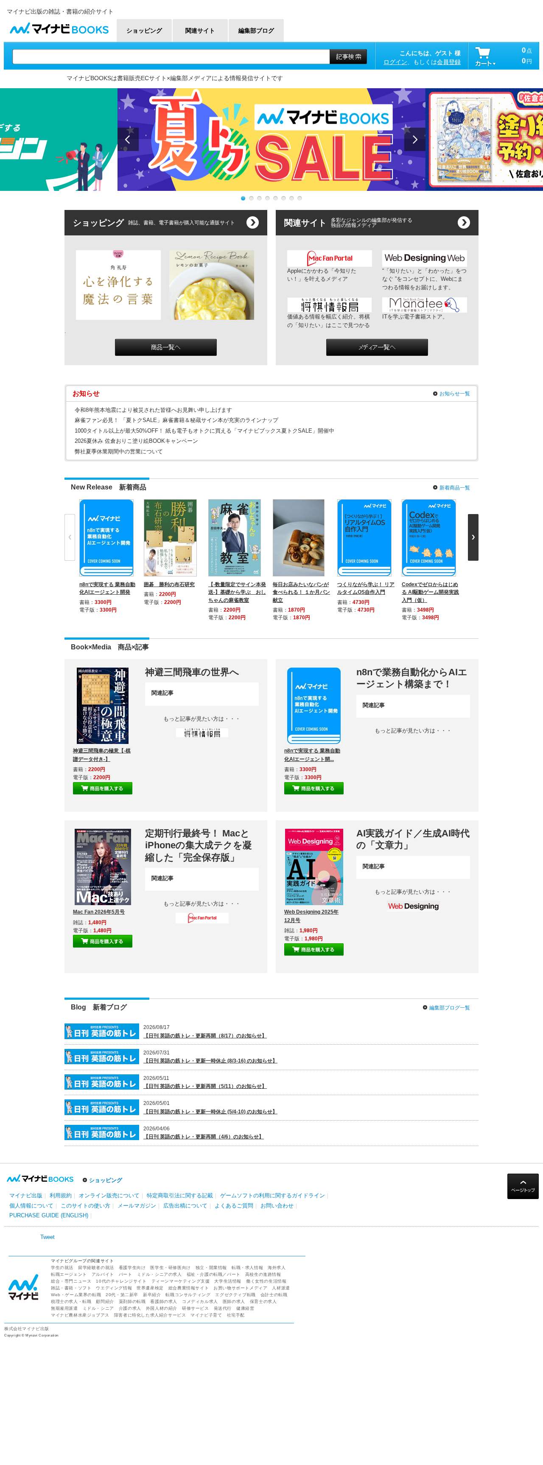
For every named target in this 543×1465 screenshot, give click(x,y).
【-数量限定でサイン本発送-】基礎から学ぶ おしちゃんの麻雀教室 (237, 592)
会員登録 (449, 62)
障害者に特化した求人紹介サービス (150, 1315)
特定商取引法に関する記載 (180, 1195)
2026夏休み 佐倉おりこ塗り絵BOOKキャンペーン (136, 441)
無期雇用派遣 (64, 1308)
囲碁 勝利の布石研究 (169, 584)
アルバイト (103, 1274)
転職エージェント (69, 1274)
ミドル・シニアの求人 (159, 1274)
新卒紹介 (152, 1294)
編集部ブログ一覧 (449, 1008)
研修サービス (195, 1308)
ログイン (395, 62)
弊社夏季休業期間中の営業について (119, 451)
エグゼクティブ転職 (235, 1294)
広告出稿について (185, 1205)
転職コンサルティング (187, 1294)
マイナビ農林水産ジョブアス (80, 1315)
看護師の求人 (163, 1301)
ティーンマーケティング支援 (180, 1281)
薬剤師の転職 (132, 1301)
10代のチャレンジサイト (121, 1281)
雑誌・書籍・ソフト (71, 1288)
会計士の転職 (274, 1294)
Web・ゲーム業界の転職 (76, 1294)
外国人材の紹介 (161, 1308)
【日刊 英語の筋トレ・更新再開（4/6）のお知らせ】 (203, 1137)
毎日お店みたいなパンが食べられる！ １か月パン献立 (301, 592)
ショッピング (105, 1180)
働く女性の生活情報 (266, 1281)
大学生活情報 (227, 1281)
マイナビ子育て (206, 1315)
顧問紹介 (105, 1301)
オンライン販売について (109, 1195)
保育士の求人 (263, 1301)
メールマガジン (137, 1205)
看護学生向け (132, 1267)
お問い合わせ (277, 1205)
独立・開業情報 (211, 1267)
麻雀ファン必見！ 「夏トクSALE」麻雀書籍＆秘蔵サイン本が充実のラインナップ (176, 420)
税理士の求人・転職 (71, 1301)
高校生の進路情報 (263, 1274)
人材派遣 (281, 1288)
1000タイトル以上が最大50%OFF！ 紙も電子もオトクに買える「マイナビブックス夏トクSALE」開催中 (204, 431)
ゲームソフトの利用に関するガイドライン (272, 1195)
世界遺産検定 (150, 1288)
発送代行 (223, 1308)
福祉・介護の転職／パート (214, 1274)
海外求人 (276, 1267)
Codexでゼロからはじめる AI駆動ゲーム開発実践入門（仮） (430, 592)
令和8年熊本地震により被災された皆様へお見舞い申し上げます (153, 410)
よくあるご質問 (234, 1205)
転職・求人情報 (247, 1267)
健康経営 (245, 1308)
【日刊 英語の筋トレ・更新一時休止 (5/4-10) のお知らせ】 (210, 1112)
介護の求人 (130, 1308)
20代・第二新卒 (122, 1294)
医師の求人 (234, 1301)
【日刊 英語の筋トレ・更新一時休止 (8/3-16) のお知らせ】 (210, 1061)
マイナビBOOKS (59, 26)
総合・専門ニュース (71, 1281)
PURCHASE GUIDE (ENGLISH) (48, 1215)
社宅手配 (236, 1315)
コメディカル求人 (200, 1301)
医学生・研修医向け (170, 1267)
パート (125, 1274)
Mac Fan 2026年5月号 (99, 912)
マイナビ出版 (25, 1195)
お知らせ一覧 (454, 394)
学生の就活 (62, 1267)
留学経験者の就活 (96, 1267)
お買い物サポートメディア (240, 1288)
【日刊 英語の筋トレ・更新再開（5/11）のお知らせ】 (205, 1086)
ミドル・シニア (98, 1308)
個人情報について (31, 1205)
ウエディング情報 (114, 1288)
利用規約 (61, 1195)
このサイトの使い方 (85, 1205)
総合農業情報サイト (188, 1288)
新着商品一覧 (454, 488)
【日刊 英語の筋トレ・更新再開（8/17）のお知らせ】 (205, 1036)
